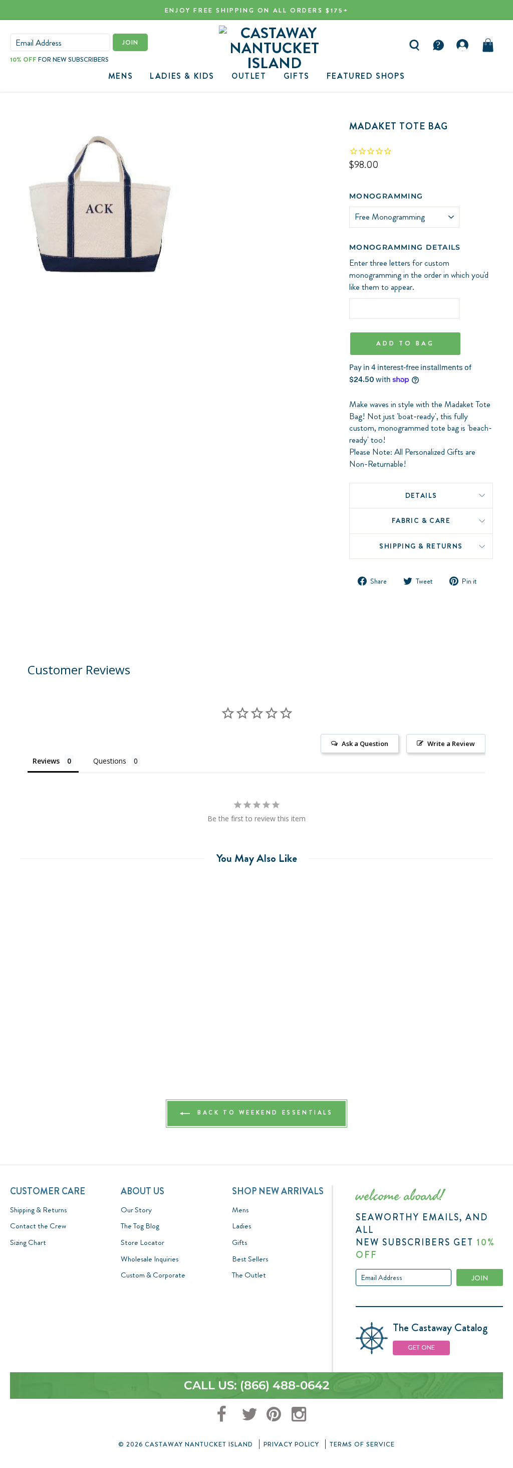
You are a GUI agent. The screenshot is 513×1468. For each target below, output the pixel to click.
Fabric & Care (421, 520)
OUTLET (249, 76)
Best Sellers (250, 1258)
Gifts (239, 1242)
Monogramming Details (405, 247)
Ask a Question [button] (365, 743)
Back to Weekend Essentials (263, 1112)
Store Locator (142, 1242)
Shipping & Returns (420, 546)
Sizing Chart (28, 1242)
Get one (421, 1347)
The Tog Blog (140, 1225)
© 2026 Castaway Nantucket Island (185, 1444)
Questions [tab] (109, 761)
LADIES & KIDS (182, 76)
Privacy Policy (291, 1444)
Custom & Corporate (153, 1274)
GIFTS (297, 76)
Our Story (136, 1209)
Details (421, 495)
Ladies (241, 1225)
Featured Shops (366, 76)
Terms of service (362, 1444)
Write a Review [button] (451, 743)
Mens (120, 76)
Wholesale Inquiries (149, 1258)
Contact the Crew (38, 1225)
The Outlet (249, 1274)
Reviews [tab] (46, 761)
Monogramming (386, 196)
